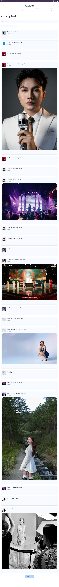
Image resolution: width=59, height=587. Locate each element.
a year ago (9, 44)
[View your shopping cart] (22, 10)
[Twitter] (55, 1)
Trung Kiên (9, 168)
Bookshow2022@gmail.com (26, 1)
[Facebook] (53, 1)
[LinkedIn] (57, 1)
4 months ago (10, 33)
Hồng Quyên (10, 318)
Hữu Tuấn (9, 53)
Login (37, 10)
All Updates (4, 21)
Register (52, 10)
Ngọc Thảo (9, 382)
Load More (29, 576)
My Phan (9, 249)
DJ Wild (9, 42)
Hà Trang (9, 498)
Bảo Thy (9, 31)
